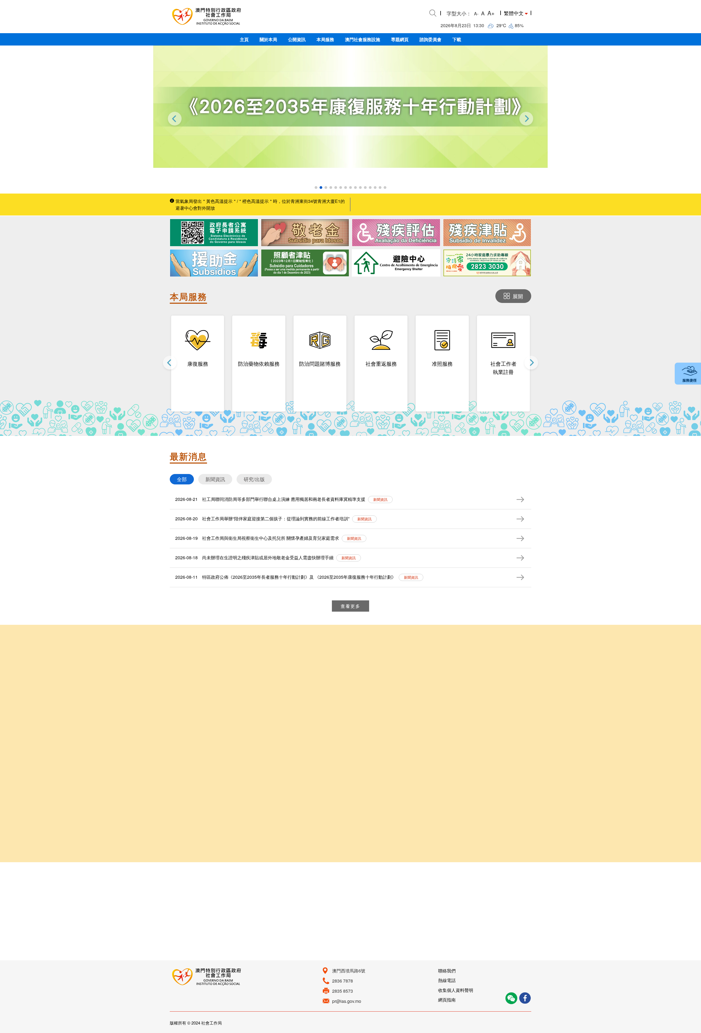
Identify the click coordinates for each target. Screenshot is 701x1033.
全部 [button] (182, 479)
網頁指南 (447, 1000)
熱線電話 (447, 980)
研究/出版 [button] (254, 479)
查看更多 (350, 606)
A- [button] (476, 13)
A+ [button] (491, 13)
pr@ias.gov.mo (346, 1001)
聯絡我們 (447, 970)
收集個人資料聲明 (455, 990)
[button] (244, 39)
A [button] (483, 13)
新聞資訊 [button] (215, 479)
